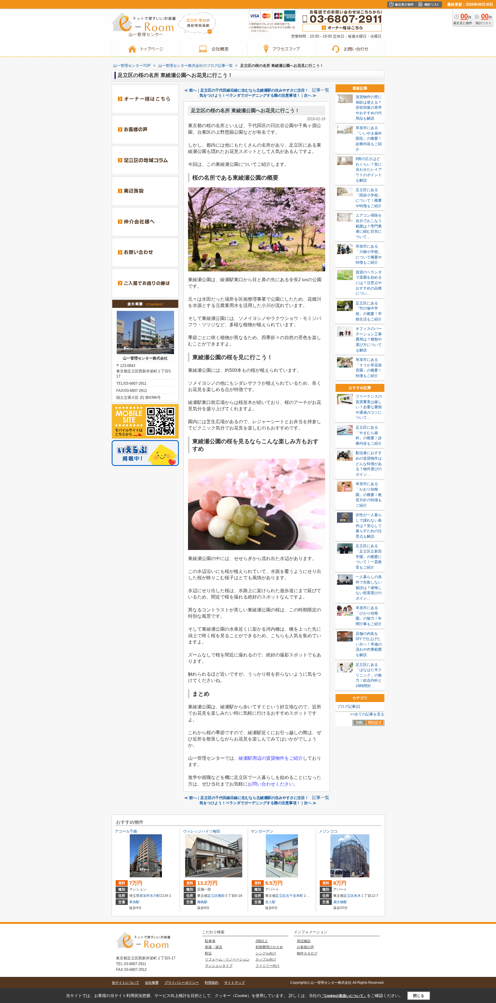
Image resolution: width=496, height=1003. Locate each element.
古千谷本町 (294, 896)
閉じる (418, 996)
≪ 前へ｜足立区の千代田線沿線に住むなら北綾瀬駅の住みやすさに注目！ (246, 90)
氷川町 (155, 896)
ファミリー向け (267, 966)
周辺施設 (304, 941)
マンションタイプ (218, 966)
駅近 (208, 953)
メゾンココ (328, 831)
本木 (357, 896)
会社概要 (152, 983)
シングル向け (265, 953)
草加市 (145, 896)
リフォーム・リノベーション (227, 959)
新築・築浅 (213, 947)
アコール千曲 (126, 831)
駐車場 (210, 941)
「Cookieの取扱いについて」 (344, 996)
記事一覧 (320, 90)
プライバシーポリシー (181, 983)
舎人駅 (270, 902)
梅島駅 (202, 902)
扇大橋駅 (340, 902)
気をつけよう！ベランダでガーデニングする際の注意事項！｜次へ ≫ (257, 95)
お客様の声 (305, 947)
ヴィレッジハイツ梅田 (201, 831)
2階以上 (261, 941)
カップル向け (265, 959)
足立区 (213, 896)
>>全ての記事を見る (367, 714)
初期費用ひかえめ (269, 947)
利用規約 (211, 983)
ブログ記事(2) (348, 706)
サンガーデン (262, 831)
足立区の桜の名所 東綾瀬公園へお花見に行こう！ (245, 110)
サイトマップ (234, 983)
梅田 (221, 896)
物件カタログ (307, 953)
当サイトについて (125, 983)
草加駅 (134, 902)
